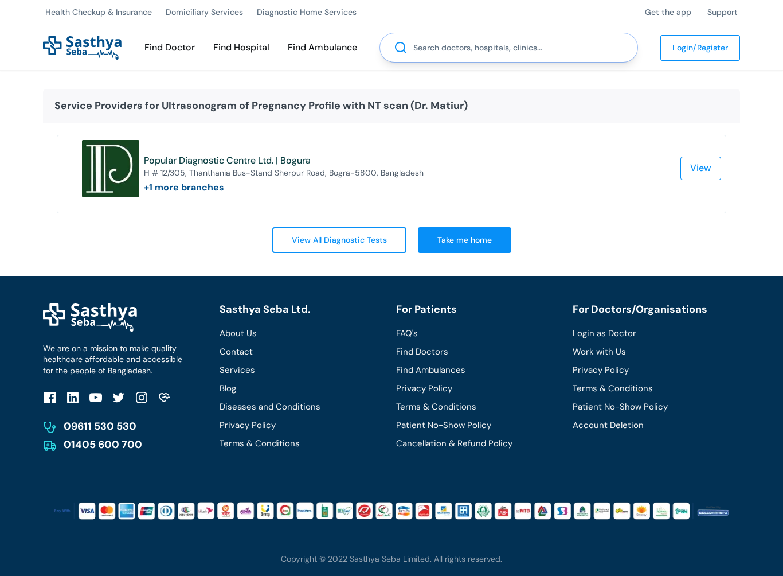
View (700, 168)
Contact (236, 351)
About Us (238, 333)
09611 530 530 (100, 426)
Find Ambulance (322, 47)
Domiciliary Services (204, 12)
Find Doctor (169, 47)
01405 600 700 (103, 445)
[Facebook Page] (50, 397)
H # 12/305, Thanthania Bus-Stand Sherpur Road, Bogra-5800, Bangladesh (284, 173)
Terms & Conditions (260, 443)
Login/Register (700, 47)
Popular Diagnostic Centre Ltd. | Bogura (227, 160)
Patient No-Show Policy (443, 425)
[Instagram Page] (141, 397)
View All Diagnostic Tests (339, 240)
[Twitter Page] (119, 397)
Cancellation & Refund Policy (454, 443)
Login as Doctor (604, 333)
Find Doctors (422, 351)
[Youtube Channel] (96, 397)
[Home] (82, 47)
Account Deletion (608, 425)
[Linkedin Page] (73, 397)
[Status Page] (164, 397)
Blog (228, 388)
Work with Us (599, 351)
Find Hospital (241, 47)
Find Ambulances (430, 370)
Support (722, 12)
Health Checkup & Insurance (98, 12)
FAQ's (407, 333)
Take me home (464, 240)
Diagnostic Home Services (307, 12)
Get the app (668, 12)
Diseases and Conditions (270, 406)
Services (237, 370)
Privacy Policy (248, 425)
